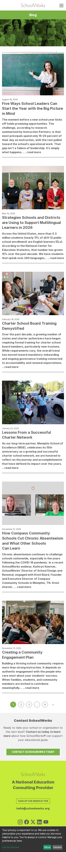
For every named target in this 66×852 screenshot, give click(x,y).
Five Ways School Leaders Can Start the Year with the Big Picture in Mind (32, 108)
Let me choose (10, 847)
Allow (47, 847)
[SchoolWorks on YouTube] (45, 822)
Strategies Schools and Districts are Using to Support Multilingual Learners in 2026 (31, 222)
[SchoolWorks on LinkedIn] (39, 822)
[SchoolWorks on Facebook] (26, 822)
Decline (57, 847)
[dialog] (33, 839)
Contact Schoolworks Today (33, 751)
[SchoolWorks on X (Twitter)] (33, 822)
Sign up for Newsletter (33, 801)
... (37, 704)
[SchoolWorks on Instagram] (20, 822)
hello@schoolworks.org (33, 808)
